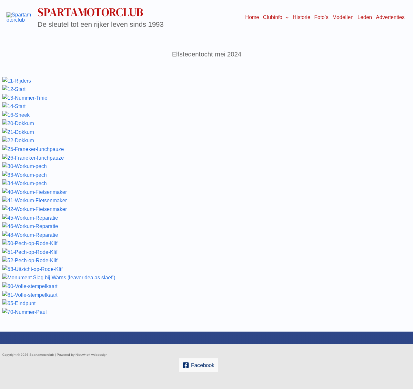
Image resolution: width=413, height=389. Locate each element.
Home (252, 17)
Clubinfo (272, 17)
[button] (285, 17)
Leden (365, 17)
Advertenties (390, 17)
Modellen (343, 17)
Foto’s (321, 17)
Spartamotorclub (90, 12)
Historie (301, 17)
